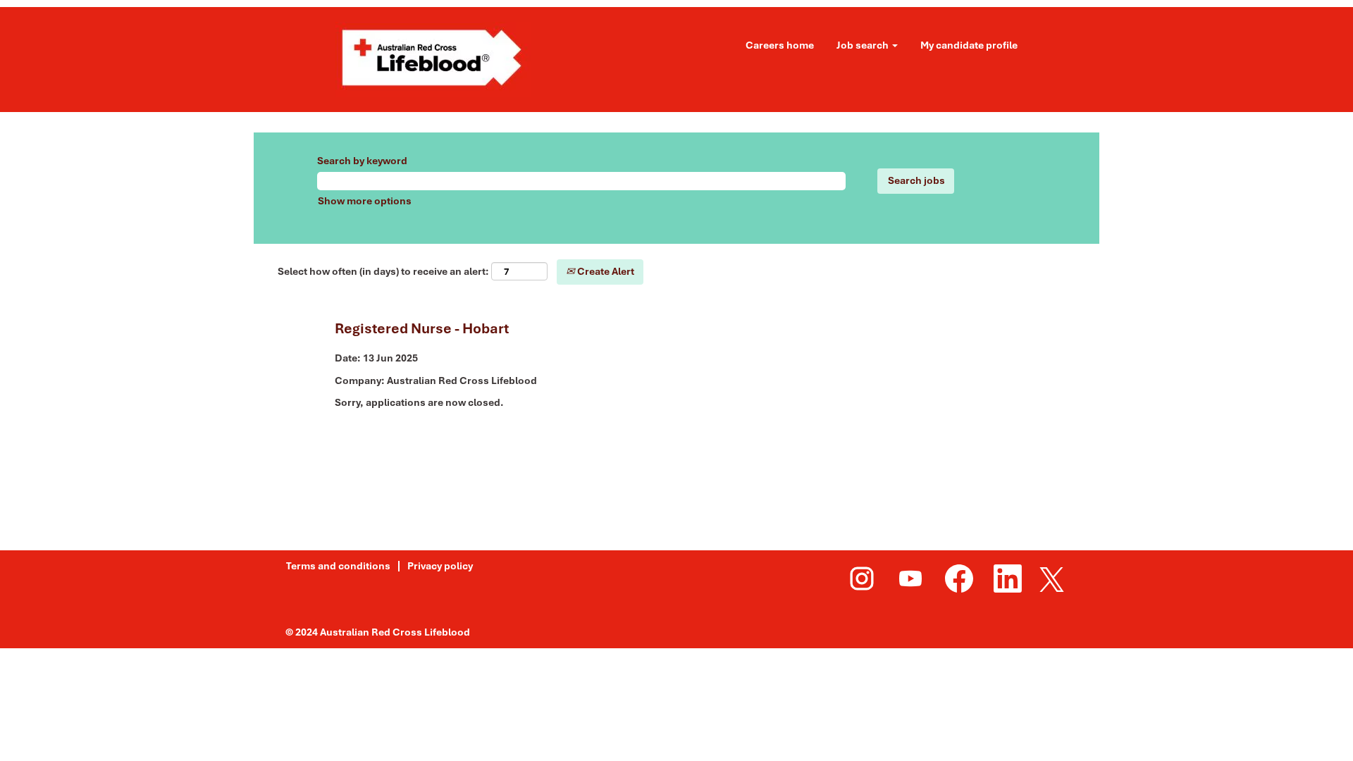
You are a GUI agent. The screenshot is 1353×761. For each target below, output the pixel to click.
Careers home (780, 45)
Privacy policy (440, 565)
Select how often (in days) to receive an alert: (383, 271)
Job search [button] (863, 45)
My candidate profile (969, 45)
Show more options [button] (365, 200)
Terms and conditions (338, 565)
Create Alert (604, 271)
